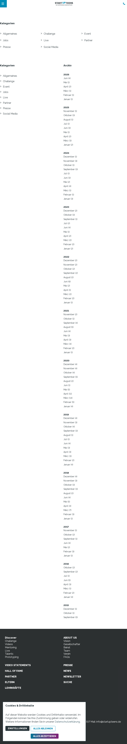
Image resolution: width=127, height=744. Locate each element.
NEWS (67, 670)
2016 (66, 564)
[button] (3, 3)
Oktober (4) (69, 372)
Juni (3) (67, 128)
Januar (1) (68, 99)
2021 (66, 310)
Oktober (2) (69, 269)
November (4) (70, 368)
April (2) (67, 86)
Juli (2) (67, 223)
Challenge (49, 33)
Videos (9, 644)
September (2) (71, 273)
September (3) (71, 169)
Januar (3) (68, 199)
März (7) (67, 510)
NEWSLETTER (72, 676)
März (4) (68, 344)
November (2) (70, 264)
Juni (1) (67, 385)
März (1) (67, 91)
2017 (66, 527)
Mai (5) (67, 389)
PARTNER (10, 676)
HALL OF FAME (14, 670)
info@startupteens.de (108, 721)
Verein (67, 653)
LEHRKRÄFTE (13, 687)
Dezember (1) (70, 156)
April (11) (68, 394)
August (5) (69, 327)
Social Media (51, 47)
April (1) (67, 290)
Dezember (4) (70, 364)
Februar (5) (69, 402)
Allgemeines (10, 33)
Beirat (67, 647)
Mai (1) (67, 82)
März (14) (68, 398)
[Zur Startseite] (64, 3)
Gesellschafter (72, 644)
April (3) (67, 340)
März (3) (68, 140)
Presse (7, 47)
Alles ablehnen (43, 728)
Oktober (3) (69, 115)
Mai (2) (67, 182)
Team (67, 650)
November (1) (70, 111)
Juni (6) (67, 281)
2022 (66, 257)
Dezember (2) (70, 210)
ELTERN (10, 682)
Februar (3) (69, 514)
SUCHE (68, 682)
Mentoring (11, 647)
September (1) (70, 219)
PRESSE (68, 665)
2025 (66, 107)
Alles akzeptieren (44, 736)
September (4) (71, 323)
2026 (66, 74)
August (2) (69, 277)
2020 (66, 360)
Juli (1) (67, 124)
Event (87, 33)
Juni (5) (67, 580)
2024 (66, 153)
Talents (9, 653)
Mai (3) (67, 335)
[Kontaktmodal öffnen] (123, 3)
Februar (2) (69, 244)
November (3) (70, 161)
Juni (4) (67, 78)
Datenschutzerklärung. (67, 721)
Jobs (5, 40)
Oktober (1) (69, 165)
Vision (67, 641)
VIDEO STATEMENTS (18, 665)
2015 (66, 605)
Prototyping (12, 657)
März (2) (68, 240)
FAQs (67, 657)
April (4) (67, 186)
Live (46, 40)
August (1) (68, 119)
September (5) (71, 377)
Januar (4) (68, 406)
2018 (66, 473)
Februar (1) (69, 95)
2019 (66, 414)
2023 (66, 207)
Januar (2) (68, 145)
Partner (88, 40)
